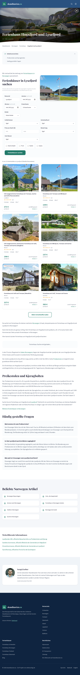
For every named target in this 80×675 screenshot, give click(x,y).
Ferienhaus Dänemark (8, 654)
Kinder (6, 112)
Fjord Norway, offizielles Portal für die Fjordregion (19, 550)
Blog (3, 658)
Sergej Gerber (22, 569)
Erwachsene (25, 104)
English (76, 668)
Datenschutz (46, 648)
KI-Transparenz (46, 651)
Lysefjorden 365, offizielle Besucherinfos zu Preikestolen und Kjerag (24, 539)
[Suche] (71, 4)
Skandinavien (6, 46)
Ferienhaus (22, 46)
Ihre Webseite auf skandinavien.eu (52, 658)
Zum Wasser (8, 136)
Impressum (45, 645)
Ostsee (44, 630)
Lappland (45, 627)
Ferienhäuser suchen (15, 153)
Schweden (45, 610)
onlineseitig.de (30, 668)
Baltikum (44, 634)
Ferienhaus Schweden (8, 645)
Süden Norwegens (27, 352)
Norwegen (15, 46)
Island (44, 624)
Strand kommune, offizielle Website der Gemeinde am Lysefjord (23, 546)
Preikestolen (57, 359)
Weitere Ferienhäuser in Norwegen (13, 409)
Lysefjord (34, 402)
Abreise (10, 104)
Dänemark (45, 620)
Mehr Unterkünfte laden (40, 315)
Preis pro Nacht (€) (10, 128)
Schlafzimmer (9, 120)
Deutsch (69, 668)
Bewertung (44, 128)
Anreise (27, 96)
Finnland (44, 617)
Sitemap (44, 654)
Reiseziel (7, 96)
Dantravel (14, 621)
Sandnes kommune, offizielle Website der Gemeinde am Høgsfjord (24, 543)
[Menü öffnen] (76, 4)
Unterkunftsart (45, 120)
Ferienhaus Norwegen (8, 648)
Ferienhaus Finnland (8, 651)
